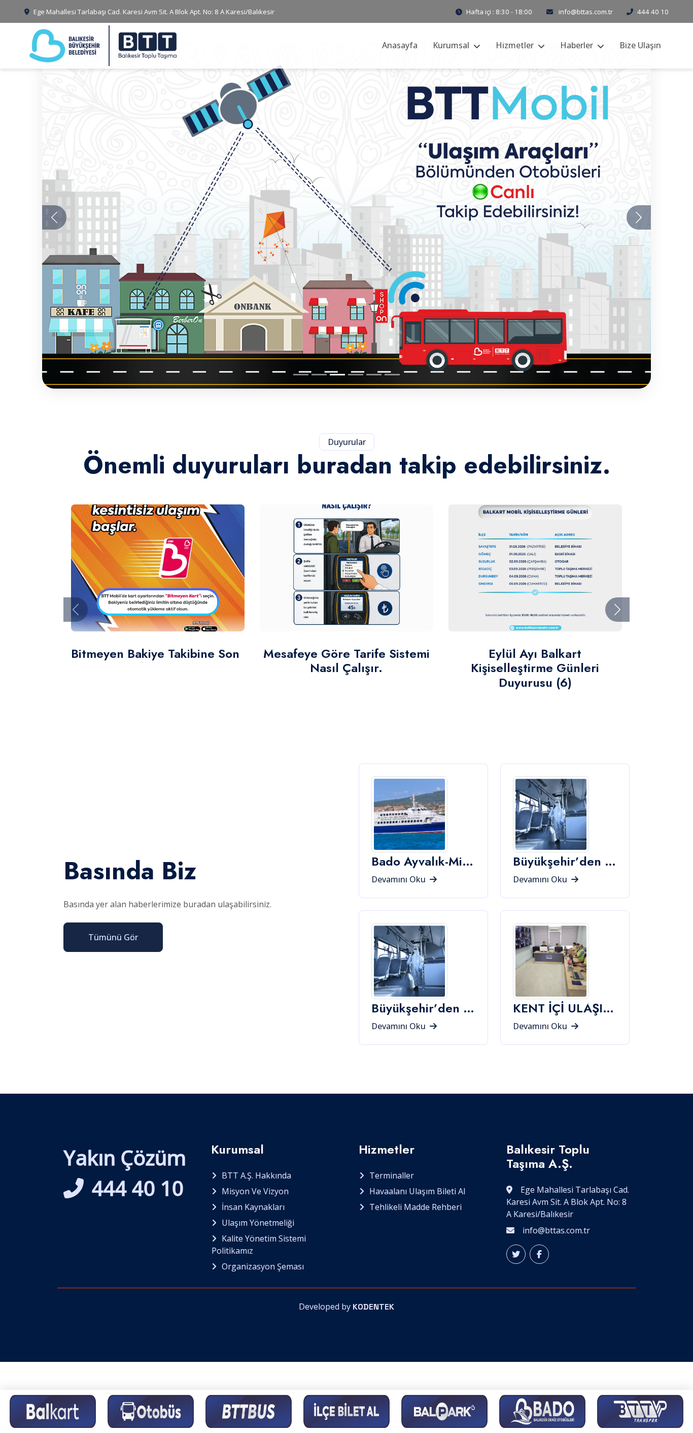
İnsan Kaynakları (253, 1207)
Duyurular (347, 442)
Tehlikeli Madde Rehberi (415, 1207)
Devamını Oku (399, 879)
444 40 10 (653, 11)
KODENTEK (373, 1306)
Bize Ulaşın (640, 45)
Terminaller (391, 1175)
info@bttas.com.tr (586, 11)
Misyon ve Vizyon (255, 1191)
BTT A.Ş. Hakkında (256, 1175)
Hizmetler (515, 45)
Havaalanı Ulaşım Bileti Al (417, 1191)
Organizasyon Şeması (263, 1266)
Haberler (576, 45)
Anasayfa (400, 45)
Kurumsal (451, 45)
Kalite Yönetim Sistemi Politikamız (259, 1244)
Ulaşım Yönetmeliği (258, 1222)
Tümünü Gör (113, 937)
